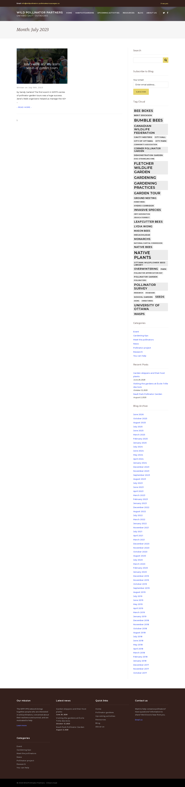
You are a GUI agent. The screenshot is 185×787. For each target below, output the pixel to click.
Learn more (22, 725)
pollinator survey (145, 286)
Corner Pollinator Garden (147, 149)
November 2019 (141, 580)
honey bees (139, 202)
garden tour (147, 193)
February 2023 (140, 499)
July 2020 (138, 560)
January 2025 (140, 443)
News (136, 344)
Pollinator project (142, 348)
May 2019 (137, 604)
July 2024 (138, 447)
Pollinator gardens (104, 712)
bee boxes (143, 111)
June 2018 (138, 640)
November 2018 (141, 624)
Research (138, 352)
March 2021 (139, 539)
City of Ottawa (143, 141)
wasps (139, 314)
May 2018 (138, 644)
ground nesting (145, 198)
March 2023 (139, 495)
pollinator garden (146, 277)
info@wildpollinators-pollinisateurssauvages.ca (40, 3)
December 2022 (141, 507)
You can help (139, 356)
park (163, 269)
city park (161, 141)
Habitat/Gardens (84, 13)
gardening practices (145, 185)
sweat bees (147, 301)
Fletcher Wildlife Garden (144, 167)
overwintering (146, 268)
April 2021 (138, 535)
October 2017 (140, 673)
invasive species (147, 210)
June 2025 (138, 430)
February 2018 (140, 657)
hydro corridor (144, 206)
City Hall (160, 137)
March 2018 (139, 652)
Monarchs (142, 239)
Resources (128, 13)
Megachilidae (142, 235)
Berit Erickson (143, 115)
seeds (159, 296)
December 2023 (141, 467)
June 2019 (138, 600)
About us (152, 13)
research (138, 293)
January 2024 (140, 463)
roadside (150, 293)
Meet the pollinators (143, 339)
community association (145, 144)
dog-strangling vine (144, 159)
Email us (138, 720)
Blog (140, 13)
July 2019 (137, 596)
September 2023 (141, 475)
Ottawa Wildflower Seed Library (149, 263)
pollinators (140, 280)
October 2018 (140, 628)
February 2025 (140, 439)
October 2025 (140, 418)
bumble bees (148, 120)
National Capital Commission (148, 243)
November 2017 (141, 669)
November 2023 (141, 471)
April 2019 (138, 608)
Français (164, 3)
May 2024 (138, 455)
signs (136, 301)
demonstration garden (148, 155)
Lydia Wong (143, 226)
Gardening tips (140, 335)
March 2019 (139, 612)
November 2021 (141, 527)
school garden (143, 297)
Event (136, 331)
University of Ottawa (147, 307)
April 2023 (138, 491)
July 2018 (137, 636)
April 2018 (138, 649)
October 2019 (140, 584)
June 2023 (138, 487)
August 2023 (139, 479)
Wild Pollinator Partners (40, 14)
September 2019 (141, 588)
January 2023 (140, 503)
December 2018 (141, 620)
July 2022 (138, 515)
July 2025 (137, 426)
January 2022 (140, 523)
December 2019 (141, 576)
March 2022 (139, 519)
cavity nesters (143, 137)
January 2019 (139, 616)
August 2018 (139, 632)
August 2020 (139, 556)
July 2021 (137, 531)
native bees (143, 247)
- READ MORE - (24, 107)
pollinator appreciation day (148, 273)
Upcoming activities (108, 13)
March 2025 (139, 434)
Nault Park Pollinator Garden (147, 394)
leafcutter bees (148, 221)
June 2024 (138, 451)
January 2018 (139, 661)
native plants (142, 255)
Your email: (138, 80)
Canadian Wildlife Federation (144, 129)
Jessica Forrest (142, 217)
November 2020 (141, 548)
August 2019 (139, 592)
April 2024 (138, 459)
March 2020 (139, 564)
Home (69, 13)
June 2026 (138, 414)
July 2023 (138, 483)
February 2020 (140, 568)
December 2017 (141, 665)
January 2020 (140, 572)
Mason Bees (142, 231)
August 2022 (139, 511)
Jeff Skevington (142, 214)
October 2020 (140, 552)
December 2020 (141, 544)
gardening (145, 178)
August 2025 (139, 422)
